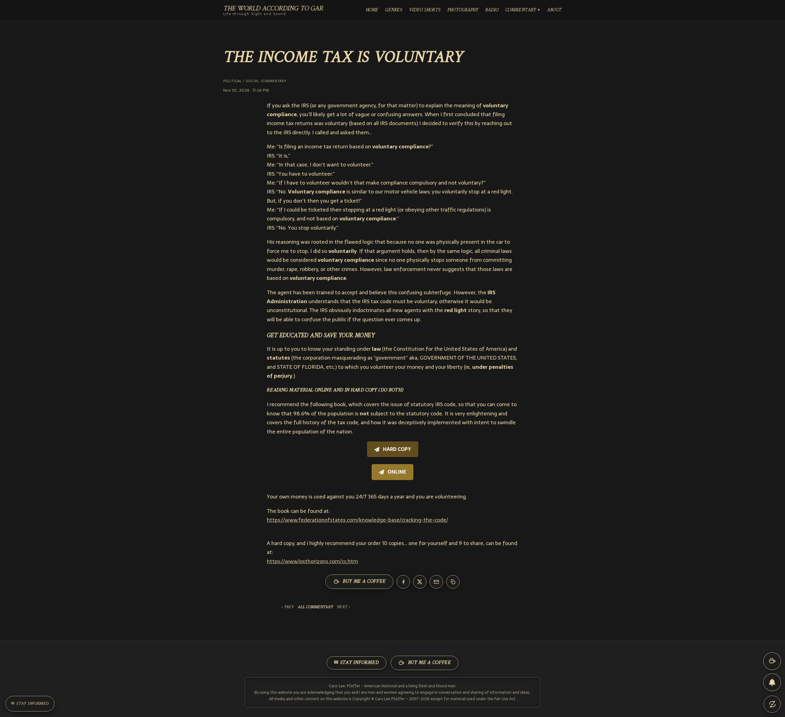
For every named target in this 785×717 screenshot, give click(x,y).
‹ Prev (287, 607)
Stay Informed (30, 703)
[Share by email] (436, 582)
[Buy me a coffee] (772, 661)
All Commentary (315, 607)
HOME (372, 10)
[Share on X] (420, 582)
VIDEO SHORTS (425, 10)
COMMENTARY (520, 10)
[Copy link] (453, 582)
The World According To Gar (273, 10)
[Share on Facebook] (403, 582)
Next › (343, 607)
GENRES (393, 10)
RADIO (492, 10)
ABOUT (554, 10)
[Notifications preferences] (772, 682)
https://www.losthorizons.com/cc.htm (312, 561)
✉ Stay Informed (356, 663)
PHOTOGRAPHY (463, 10)
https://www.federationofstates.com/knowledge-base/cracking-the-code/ (357, 520)
